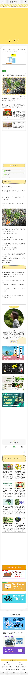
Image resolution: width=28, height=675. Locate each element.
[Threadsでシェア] (11, 466)
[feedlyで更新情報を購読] (14, 341)
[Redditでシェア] (17, 466)
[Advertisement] (14, 24)
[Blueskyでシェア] (17, 462)
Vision (20, 662)
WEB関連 (21, 664)
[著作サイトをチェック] (11, 341)
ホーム (7, 662)
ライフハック (7, 664)
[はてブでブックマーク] (23, 466)
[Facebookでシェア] (5, 466)
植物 (5, 71)
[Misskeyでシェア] (23, 462)
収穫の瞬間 (8, 170)
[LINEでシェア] (5, 469)
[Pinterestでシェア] (11, 469)
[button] (21, 447)
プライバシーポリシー (21, 666)
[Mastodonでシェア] (11, 462)
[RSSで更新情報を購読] (16, 341)
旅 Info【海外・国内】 (7, 666)
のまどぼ (14, 1)
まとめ (7, 174)
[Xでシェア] (5, 462)
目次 (13, 165)
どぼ (14, 330)
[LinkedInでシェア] (17, 469)
